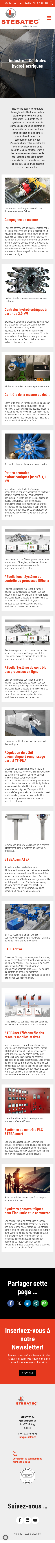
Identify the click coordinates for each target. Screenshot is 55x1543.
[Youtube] (35, 1520)
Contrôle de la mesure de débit (27, 395)
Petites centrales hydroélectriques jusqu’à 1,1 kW (25, 477)
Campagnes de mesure (21, 220)
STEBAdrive (13, 949)
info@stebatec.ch (27, 1437)
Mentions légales (21, 1461)
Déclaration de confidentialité (27, 1458)
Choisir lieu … (11, 3)
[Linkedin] (27, 1520)
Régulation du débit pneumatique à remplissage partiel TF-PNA (25, 756)
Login (28, 3)
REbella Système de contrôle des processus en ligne (25, 669)
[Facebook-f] (20, 1520)
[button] (10, 1303)
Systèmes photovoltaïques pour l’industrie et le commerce (27, 1211)
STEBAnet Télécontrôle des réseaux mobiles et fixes (24, 1035)
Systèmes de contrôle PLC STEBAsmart (24, 1132)
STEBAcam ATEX (17, 859)
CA (14, 1452)
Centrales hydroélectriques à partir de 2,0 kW (26, 311)
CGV (15, 1455)
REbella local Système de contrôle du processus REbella (27, 579)
